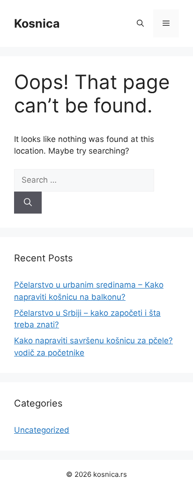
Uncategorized (41, 430)
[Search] (28, 203)
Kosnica (37, 23)
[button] (140, 23)
